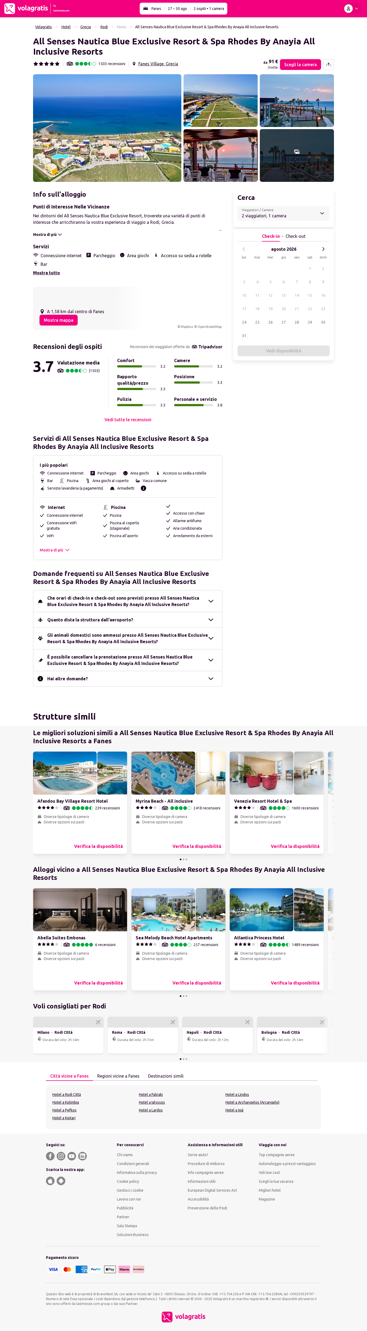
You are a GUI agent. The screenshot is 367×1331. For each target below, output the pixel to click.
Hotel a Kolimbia (65, 1102)
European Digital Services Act (212, 1190)
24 (244, 322)
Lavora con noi (129, 1199)
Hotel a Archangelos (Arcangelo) (252, 1102)
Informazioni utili (201, 1181)
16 (323, 295)
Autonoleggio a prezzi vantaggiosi (287, 1164)
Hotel (66, 27)
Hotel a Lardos (151, 1110)
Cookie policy (128, 1181)
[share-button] (328, 64)
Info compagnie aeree (206, 1172)
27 (284, 322)
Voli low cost (269, 1172)
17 (244, 309)
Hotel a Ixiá (234, 1110)
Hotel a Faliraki (151, 1094)
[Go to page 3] (186, 859)
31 (244, 336)
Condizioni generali (133, 1164)
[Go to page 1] (180, 859)
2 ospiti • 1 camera (209, 8)
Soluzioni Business (133, 1235)
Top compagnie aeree (277, 1155)
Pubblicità (125, 1208)
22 (310, 309)
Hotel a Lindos (237, 1094)
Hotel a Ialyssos (152, 1102)
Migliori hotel (270, 1190)
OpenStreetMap (209, 326)
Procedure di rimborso (206, 1164)
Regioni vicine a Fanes (118, 1076)
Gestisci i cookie (130, 1190)
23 (323, 309)
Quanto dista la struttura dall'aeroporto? (90, 619)
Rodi (104, 27)
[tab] (69, 1076)
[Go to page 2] (183, 859)
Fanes (156, 8)
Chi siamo (125, 1155)
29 (310, 322)
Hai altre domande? (67, 678)
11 (257, 295)
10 (244, 295)
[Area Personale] (352, 8)
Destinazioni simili (166, 1076)
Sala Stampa (127, 1226)
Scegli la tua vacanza (276, 1181)
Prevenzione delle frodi (207, 1208)
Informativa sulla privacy (137, 1172)
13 (284, 295)
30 (323, 322)
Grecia (85, 27)
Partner (123, 1217)
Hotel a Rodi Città (66, 1094)
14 (297, 295)
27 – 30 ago (177, 8)
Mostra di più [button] (51, 550)
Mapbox (187, 326)
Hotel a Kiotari (63, 1118)
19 (270, 309)
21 (297, 309)
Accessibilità (198, 1199)
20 (284, 309)
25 (257, 322)
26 (270, 322)
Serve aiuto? (198, 1155)
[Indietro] (244, 249)
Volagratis (43, 27)
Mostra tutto (46, 272)
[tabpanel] (183, 1107)
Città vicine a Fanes (69, 1076)
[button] (107, 128)
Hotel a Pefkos (64, 1110)
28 (297, 322)
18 (257, 309)
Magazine (267, 1199)
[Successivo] (323, 249)
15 (310, 295)
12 (270, 295)
